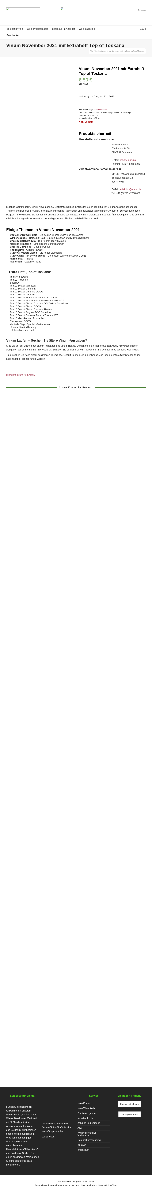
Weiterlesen (48, 1136)
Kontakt (81, 1145)
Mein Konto (83, 1103)
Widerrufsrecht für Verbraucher (86, 1134)
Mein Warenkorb (86, 1108)
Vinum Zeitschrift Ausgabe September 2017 (41, 533)
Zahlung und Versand (88, 1123)
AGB (80, 1128)
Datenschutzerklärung (89, 1140)
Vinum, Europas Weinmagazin (42, 537)
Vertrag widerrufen (129, 1114)
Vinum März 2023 (21, 1044)
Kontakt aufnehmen (129, 1104)
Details (14, 526)
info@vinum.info (128, 160)
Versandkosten (100, 109)
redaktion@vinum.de (130, 189)
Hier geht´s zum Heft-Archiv (20, 375)
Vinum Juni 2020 (21, 702)
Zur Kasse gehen (86, 1113)
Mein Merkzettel (85, 1118)
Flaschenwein (66, 537)
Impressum (83, 1150)
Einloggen (142, 10)
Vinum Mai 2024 (20, 875)
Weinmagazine (16, 537)
